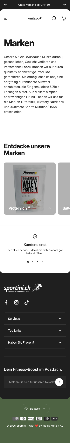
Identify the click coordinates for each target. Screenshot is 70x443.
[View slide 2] (32, 261)
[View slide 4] (42, 261)
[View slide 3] (37, 261)
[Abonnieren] (59, 382)
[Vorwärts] (64, 4)
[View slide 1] (28, 261)
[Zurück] (5, 4)
